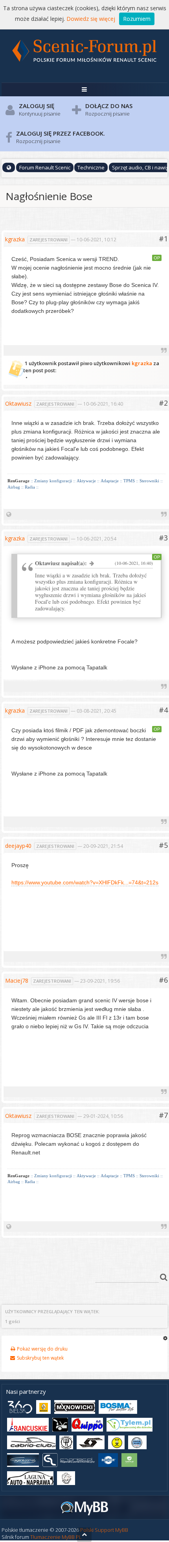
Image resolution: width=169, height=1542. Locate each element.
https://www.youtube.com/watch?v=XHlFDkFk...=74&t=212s (84, 882)
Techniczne (91, 167)
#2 (163, 403)
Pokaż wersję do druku (41, 1348)
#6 (163, 980)
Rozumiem (137, 18)
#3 (163, 537)
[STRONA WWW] (9, 514)
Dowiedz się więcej (90, 18)
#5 (163, 845)
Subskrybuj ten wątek (39, 1358)
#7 (163, 1115)
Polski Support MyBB (104, 1529)
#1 (163, 238)
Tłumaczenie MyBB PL (56, 1536)
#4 (163, 710)
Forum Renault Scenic (44, 167)
